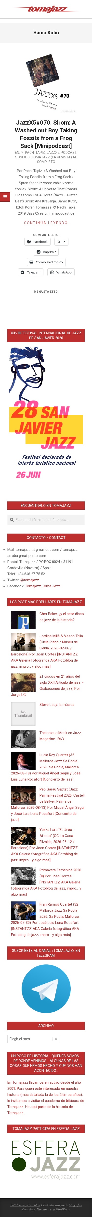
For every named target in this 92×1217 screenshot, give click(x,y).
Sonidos (22, 157)
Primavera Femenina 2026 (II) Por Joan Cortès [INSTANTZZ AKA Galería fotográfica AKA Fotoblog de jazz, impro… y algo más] (46, 882)
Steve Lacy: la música (56, 704)
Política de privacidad (25, 1205)
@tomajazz (29, 580)
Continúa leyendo (46, 223)
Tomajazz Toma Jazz (42, 586)
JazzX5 (52, 152)
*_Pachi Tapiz (33, 152)
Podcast (69, 152)
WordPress (63, 1209)
